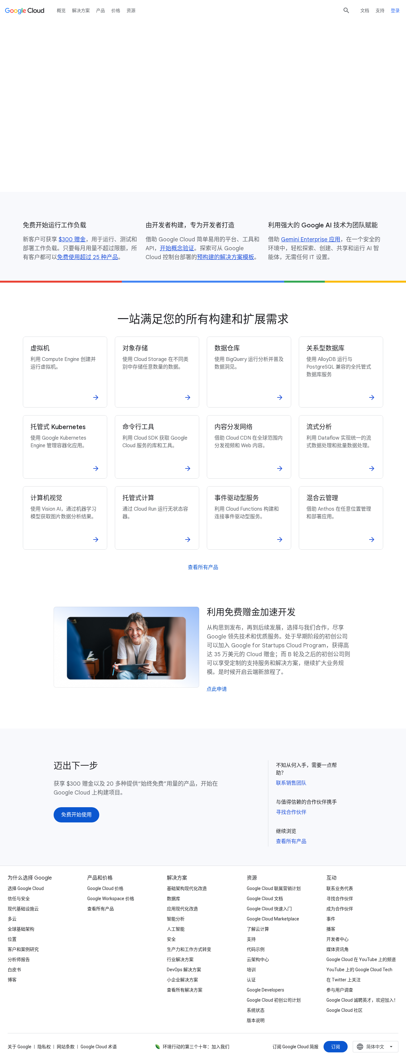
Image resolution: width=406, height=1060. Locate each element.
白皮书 (14, 969)
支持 (380, 10)
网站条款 (66, 1046)
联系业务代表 (339, 888)
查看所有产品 (291, 841)
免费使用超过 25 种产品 (87, 257)
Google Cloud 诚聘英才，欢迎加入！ (362, 1000)
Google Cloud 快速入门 (269, 908)
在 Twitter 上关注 (343, 979)
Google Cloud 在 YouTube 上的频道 (361, 959)
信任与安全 (19, 898)
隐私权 (44, 1046)
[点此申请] (217, 689)
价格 (115, 10)
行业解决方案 (180, 959)
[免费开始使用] (46, 162)
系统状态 (256, 1010)
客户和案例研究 (23, 949)
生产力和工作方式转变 (189, 949)
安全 (171, 939)
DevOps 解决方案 (184, 969)
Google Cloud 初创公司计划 (274, 1000)
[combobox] (375, 1046)
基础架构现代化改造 (187, 888)
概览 (61, 10)
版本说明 (256, 1020)
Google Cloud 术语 (99, 1046)
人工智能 (176, 929)
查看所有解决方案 (184, 989)
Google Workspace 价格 (110, 898)
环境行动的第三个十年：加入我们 (196, 1046)
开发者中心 (337, 939)
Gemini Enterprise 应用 (310, 239)
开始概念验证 (177, 248)
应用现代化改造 (182, 908)
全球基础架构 (21, 929)
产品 (100, 10)
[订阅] (336, 1046)
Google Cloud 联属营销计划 (274, 888)
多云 (12, 918)
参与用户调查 (339, 989)
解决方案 (81, 10)
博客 (12, 979)
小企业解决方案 (182, 979)
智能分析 (176, 918)
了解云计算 (258, 929)
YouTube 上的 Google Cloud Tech (359, 969)
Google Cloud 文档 (265, 898)
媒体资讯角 (337, 949)
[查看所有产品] (203, 567)
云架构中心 (258, 959)
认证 (251, 979)
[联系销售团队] (97, 162)
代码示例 (256, 949)
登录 (395, 10)
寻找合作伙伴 (291, 812)
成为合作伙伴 (339, 908)
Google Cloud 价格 (105, 888)
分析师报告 (19, 959)
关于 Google (19, 1046)
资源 (131, 10)
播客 (330, 929)
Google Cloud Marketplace (273, 918)
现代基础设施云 (23, 908)
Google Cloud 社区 (344, 1010)
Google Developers (265, 989)
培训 (251, 969)
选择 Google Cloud (26, 888)
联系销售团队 (291, 783)
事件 (330, 918)
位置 (12, 939)
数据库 (173, 898)
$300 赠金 (72, 239)
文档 (364, 10)
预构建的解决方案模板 (225, 257)
